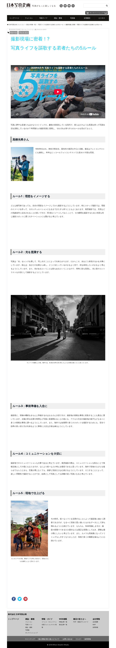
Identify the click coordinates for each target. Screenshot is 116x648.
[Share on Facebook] (14, 600)
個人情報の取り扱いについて (48, 639)
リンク (78, 639)
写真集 (72, 18)
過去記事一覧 (63, 624)
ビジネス (102, 18)
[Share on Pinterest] (25, 600)
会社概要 (95, 622)
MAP (94, 624)
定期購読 (87, 18)
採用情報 (95, 627)
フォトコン (29, 18)
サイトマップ (30, 639)
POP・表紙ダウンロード (80, 622)
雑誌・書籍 (58, 18)
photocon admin (41, 29)
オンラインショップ (31, 633)
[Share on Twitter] (20, 600)
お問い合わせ (67, 639)
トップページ (14, 18)
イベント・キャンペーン (49, 622)
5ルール (24, 29)
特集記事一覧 (63, 622)
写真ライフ (43, 18)
